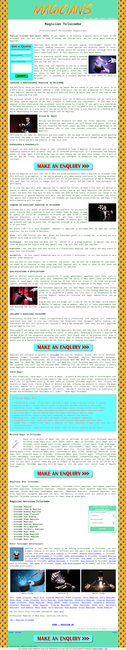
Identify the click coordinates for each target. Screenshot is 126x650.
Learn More (98, 649)
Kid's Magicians (107, 598)
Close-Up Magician (55, 598)
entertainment (84, 549)
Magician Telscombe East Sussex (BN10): (30, 36)
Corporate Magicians (20, 605)
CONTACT (103, 18)
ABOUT (96, 18)
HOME (84, 18)
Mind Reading (27, 608)
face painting (87, 561)
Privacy (115, 632)
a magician (96, 551)
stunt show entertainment (37, 556)
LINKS (90, 18)
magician (20, 367)
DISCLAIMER (111, 18)
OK (106, 649)
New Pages (18, 632)
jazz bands (35, 563)
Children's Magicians (104, 603)
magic (51, 439)
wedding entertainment (90, 553)
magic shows (65, 496)
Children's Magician (84, 600)
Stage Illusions (23, 598)
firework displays (107, 556)
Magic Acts (39, 598)
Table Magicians (81, 605)
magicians (93, 362)
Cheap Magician (36, 603)
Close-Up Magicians (106, 600)
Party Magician (90, 598)
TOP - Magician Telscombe (22, 620)
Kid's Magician (48, 600)
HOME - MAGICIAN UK (63, 625)
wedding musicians (56, 561)
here (83, 496)
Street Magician (104, 608)
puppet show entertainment (68, 563)
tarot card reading (54, 553)
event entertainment (74, 556)
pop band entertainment (52, 558)
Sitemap (11, 632)
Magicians (14, 355)
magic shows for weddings (98, 447)
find (17, 486)
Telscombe (54, 355)
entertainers (26, 566)
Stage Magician (65, 600)
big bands (87, 558)
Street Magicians (87, 608)
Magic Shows (15, 600)
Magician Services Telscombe (30, 501)
